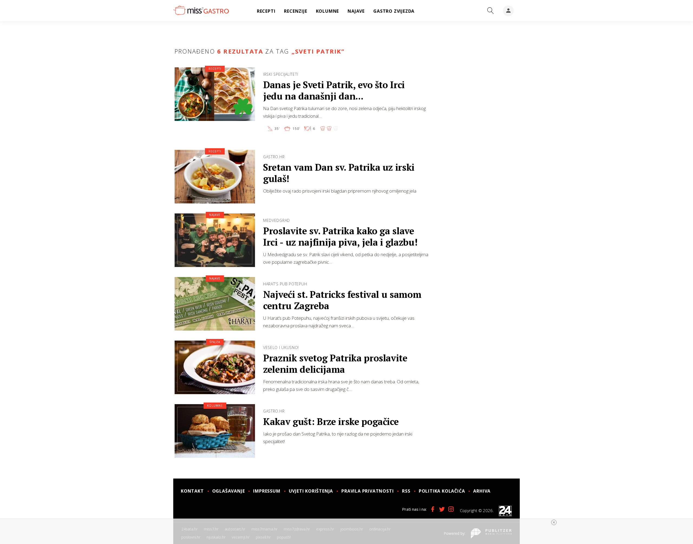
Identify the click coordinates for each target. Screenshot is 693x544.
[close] (554, 522)
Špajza (215, 342)
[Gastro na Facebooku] (432, 509)
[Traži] (490, 10)
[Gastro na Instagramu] (451, 509)
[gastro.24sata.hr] (201, 10)
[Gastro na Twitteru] (442, 509)
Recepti (214, 69)
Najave (214, 215)
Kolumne (215, 405)
